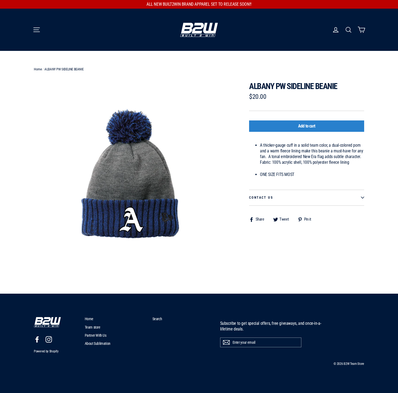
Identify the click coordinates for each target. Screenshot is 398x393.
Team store (92, 327)
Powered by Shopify (46, 351)
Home (38, 69)
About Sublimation (97, 343)
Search (157, 319)
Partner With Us (95, 335)
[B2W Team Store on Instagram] (48, 339)
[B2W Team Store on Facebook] (37, 339)
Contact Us (261, 197)
